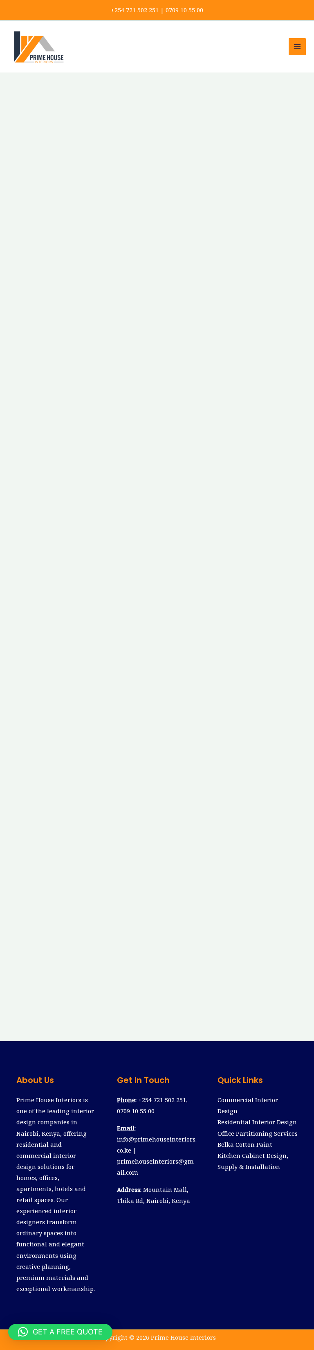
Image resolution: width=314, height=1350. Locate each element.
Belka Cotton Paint (245, 1144)
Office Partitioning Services (258, 1133)
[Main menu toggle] (297, 46)
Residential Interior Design (257, 1122)
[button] (60, 1332)
